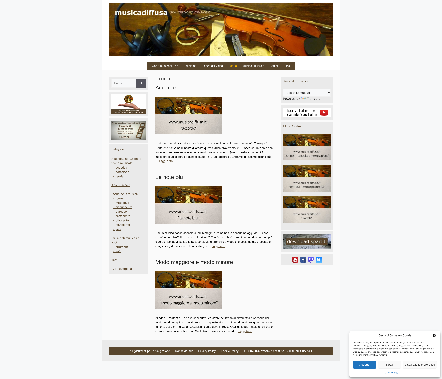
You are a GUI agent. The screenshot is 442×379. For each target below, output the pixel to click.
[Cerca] (141, 83)
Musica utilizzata (253, 66)
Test (114, 260)
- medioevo (121, 203)
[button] (435, 335)
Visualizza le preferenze (420, 364)
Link (287, 66)
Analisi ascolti (120, 185)
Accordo (165, 87)
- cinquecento (122, 207)
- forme (118, 198)
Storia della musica (124, 194)
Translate (313, 98)
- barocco (120, 211)
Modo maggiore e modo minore (194, 262)
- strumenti (121, 247)
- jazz (117, 229)
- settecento (121, 216)
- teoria (118, 176)
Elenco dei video (212, 66)
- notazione (121, 172)
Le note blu (169, 177)
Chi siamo (189, 66)
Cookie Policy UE (393, 372)
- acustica (120, 167)
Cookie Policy (230, 351)
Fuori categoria (121, 269)
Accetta (364, 364)
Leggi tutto (166, 161)
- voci (117, 251)
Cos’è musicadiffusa (165, 66)
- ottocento (121, 220)
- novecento (121, 224)
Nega (389, 364)
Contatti (275, 66)
